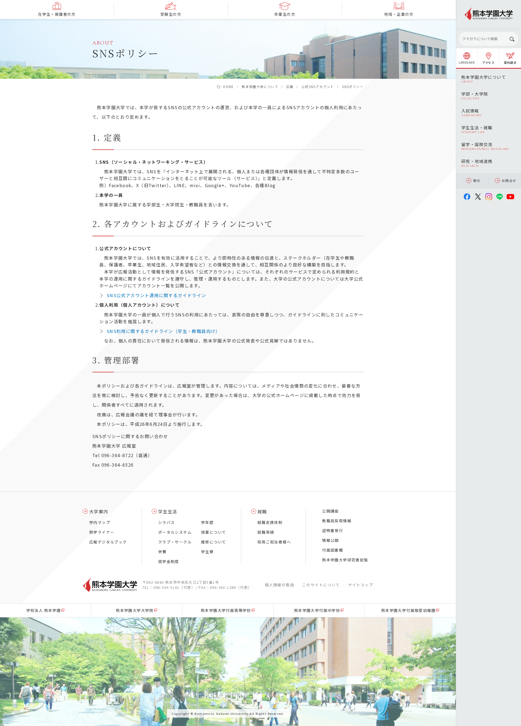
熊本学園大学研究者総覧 (345, 559)
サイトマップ (360, 584)
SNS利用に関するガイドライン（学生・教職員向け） (163, 331)
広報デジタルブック (108, 542)
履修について (213, 542)
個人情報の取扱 (279, 584)
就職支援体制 (270, 522)
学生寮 (207, 551)
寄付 (476, 180)
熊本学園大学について (260, 86)
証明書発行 (332, 530)
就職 (262, 511)
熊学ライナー (101, 532)
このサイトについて (321, 584)
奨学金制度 (168, 561)
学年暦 (207, 522)
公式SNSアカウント (317, 86)
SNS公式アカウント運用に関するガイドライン (156, 295)
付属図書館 (332, 550)
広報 (290, 86)
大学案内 (98, 511)
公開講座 (330, 511)
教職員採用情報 (336, 520)
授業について (213, 532)
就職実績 (266, 532)
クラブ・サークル (175, 542)
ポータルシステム (175, 532)
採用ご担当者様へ (274, 542)
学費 (162, 551)
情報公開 (330, 540)
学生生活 (167, 511)
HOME (228, 86)
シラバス (166, 522)
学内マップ (99, 522)
